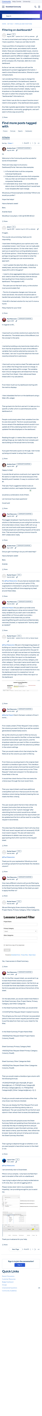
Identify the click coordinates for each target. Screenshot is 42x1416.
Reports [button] (20, 131)
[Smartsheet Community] (13, 7)
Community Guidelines (9, 1291)
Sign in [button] (20, 1265)
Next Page (15, 1249)
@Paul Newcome (10, 581)
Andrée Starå (11, 148)
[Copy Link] (37, 36)
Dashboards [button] (28, 131)
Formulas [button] (12, 131)
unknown (32, 36)
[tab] (6, 137)
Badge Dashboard (7, 1282)
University (26, 1)
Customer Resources (8, 1279)
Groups (4, 1285)
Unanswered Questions (21, 1288)
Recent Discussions (8, 1276)
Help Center (16, 1)
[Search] (35, 7)
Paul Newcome (12, 319)
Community (6, 1)
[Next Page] (35, 143)
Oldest (10, 143)
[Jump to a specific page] (38, 143)
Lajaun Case (11, 1160)
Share (5, 117)
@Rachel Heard (7, 608)
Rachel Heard (11, 575)
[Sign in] (39, 7)
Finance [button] (5, 131)
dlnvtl (9, 34)
